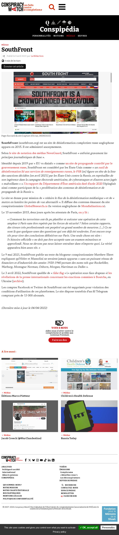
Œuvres (82, 36)
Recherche (70, 485)
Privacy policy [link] (59, 532)
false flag (58, 273)
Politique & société (11, 470)
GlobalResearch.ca (35, 206)
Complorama (66, 472)
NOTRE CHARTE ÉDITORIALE (16, 490)
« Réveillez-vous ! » (69, 475)
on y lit (83, 212)
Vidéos (63, 467)
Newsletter (67, 493)
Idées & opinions (10, 475)
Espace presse (68, 491)
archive (17, 281)
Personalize (108, 527)
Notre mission (10, 488)
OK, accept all (90, 527)
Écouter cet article (14, 66)
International (8, 472)
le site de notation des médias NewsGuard (35, 153)
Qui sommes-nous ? (12, 485)
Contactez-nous (69, 488)
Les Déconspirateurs (70, 478)
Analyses (6, 467)
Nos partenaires (11, 493)
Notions (58, 36)
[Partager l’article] (3, 56)
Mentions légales (12, 496)
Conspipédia (7, 478)
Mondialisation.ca (92, 206)
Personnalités (41, 36)
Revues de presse (68, 481)
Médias (70, 36)
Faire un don (70, 496)
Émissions (64, 470)
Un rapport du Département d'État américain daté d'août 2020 (63, 183)
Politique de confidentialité (18, 499)
